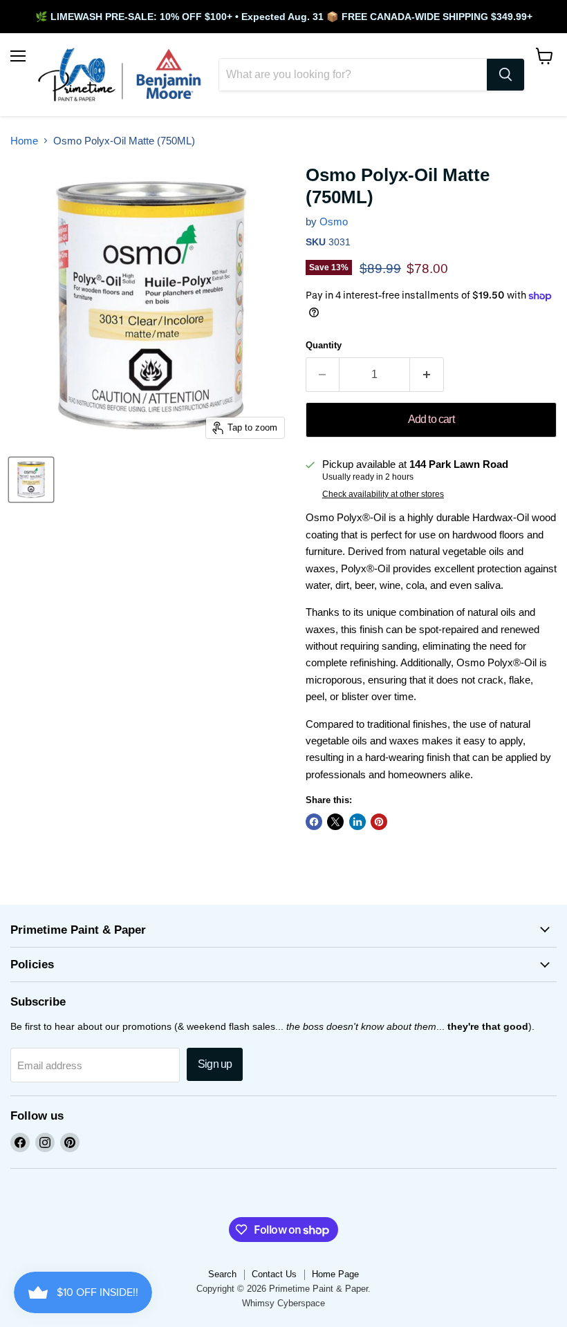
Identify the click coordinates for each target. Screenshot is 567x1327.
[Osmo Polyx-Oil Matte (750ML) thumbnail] (31, 480)
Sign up (215, 1064)
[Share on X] (335, 821)
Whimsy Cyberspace (283, 1303)
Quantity (324, 345)
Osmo (333, 221)
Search (222, 1274)
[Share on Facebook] (314, 821)
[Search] (505, 75)
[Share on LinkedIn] (357, 821)
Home (24, 141)
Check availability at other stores (383, 494)
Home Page (335, 1274)
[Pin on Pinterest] (379, 821)
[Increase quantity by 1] (427, 374)
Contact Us (274, 1274)
